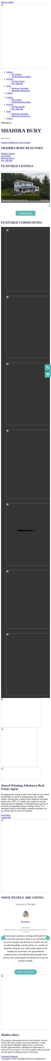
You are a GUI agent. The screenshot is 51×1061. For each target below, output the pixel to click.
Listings (9, 72)
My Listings (16, 74)
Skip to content (7, 2)
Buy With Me (17, 84)
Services (9, 79)
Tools (8, 86)
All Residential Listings (21, 77)
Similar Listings (25, 213)
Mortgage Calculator (20, 88)
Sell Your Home (18, 81)
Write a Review (25, 972)
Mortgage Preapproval (21, 91)
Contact (9, 93)
